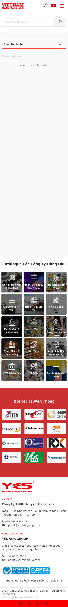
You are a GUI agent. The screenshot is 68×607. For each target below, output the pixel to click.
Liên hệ (57, 580)
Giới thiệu (12, 580)
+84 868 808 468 (16, 521)
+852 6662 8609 (15, 556)
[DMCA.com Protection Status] (40, 570)
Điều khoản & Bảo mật (35, 580)
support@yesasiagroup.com (22, 525)
